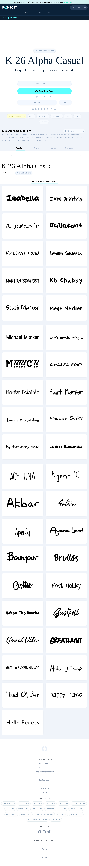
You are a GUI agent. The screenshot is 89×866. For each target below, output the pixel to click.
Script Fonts (37, 803)
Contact (44, 853)
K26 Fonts (70, 131)
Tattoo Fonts (63, 803)
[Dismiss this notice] (87, 2)
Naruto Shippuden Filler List (37, 820)
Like (38, 102)
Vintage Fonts (37, 809)
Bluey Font (44, 784)
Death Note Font (44, 763)
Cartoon (44, 122)
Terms (44, 849)
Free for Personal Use (16, 116)
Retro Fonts (50, 809)
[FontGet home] (9, 7)
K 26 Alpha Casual (54, 135)
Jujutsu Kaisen (44, 780)
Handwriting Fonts (78, 803)
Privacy (44, 845)
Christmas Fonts (76, 809)
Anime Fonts (61, 814)
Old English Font (76, 814)
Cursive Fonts (24, 803)
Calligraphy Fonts (9, 803)
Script (31, 116)
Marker (68, 116)
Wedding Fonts (11, 814)
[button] (79, 7)
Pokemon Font (44, 776)
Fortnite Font (44, 793)
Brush (77, 116)
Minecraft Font (44, 768)
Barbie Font (44, 788)
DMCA (44, 857)
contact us (67, 2)
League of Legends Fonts (44, 814)
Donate (81, 131)
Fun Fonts (62, 809)
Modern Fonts (23, 809)
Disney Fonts (55, 820)
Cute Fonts (10, 809)
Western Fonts (26, 814)
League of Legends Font (44, 772)
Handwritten (43, 116)
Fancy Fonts (50, 803)
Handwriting (56, 116)
